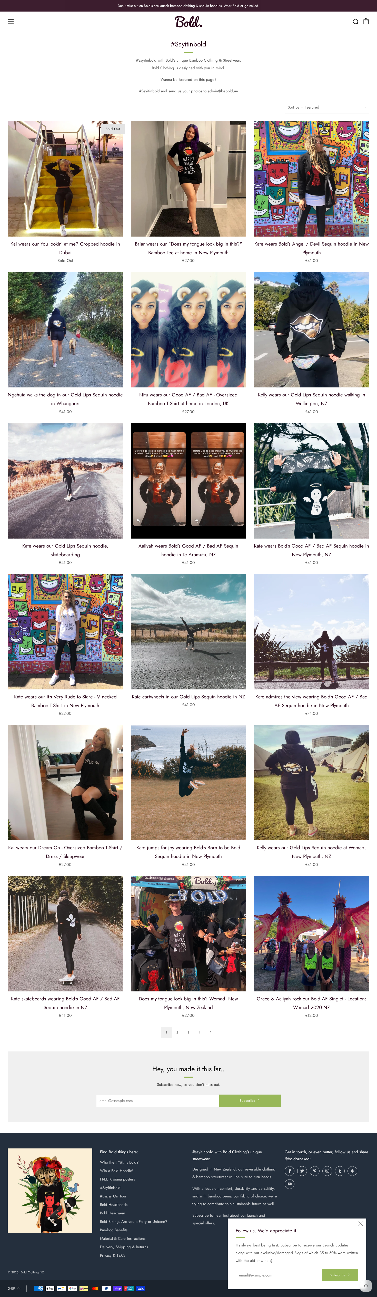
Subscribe (247, 1100)
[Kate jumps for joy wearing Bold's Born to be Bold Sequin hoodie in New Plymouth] (188, 782)
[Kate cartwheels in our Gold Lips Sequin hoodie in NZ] (188, 631)
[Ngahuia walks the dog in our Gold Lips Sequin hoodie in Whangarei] (65, 329)
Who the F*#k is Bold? (119, 1162)
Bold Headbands (113, 1204)
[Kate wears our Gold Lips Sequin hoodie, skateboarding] (65, 481)
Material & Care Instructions (122, 1238)
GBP (11, 1288)
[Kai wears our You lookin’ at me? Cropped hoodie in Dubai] (65, 179)
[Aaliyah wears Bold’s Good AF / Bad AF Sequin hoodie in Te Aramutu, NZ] (188, 481)
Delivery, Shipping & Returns (124, 1247)
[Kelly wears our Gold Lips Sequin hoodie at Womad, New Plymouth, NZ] (311, 782)
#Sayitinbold (110, 1188)
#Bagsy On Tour (113, 1196)
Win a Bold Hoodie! (116, 1171)
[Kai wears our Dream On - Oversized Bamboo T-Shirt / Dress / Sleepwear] (65, 782)
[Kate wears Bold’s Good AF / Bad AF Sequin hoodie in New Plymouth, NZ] (311, 481)
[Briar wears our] (188, 179)
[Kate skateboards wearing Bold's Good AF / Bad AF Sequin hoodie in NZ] (65, 933)
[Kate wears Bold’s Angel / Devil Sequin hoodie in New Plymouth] (311, 179)
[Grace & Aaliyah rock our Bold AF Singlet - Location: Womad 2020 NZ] (311, 933)
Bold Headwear (112, 1213)
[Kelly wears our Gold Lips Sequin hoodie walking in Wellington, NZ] (311, 329)
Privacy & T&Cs (112, 1255)
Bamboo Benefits (113, 1230)
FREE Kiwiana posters (117, 1179)
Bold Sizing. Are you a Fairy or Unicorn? (133, 1221)
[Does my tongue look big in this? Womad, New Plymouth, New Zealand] (188, 933)
